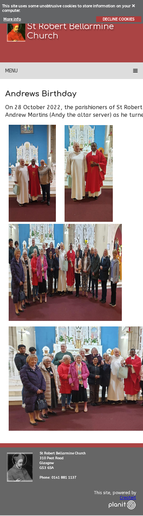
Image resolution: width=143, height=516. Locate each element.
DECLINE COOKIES (118, 19)
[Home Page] (16, 31)
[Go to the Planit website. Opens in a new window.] (122, 513)
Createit (128, 497)
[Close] (134, 5)
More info (12, 19)
